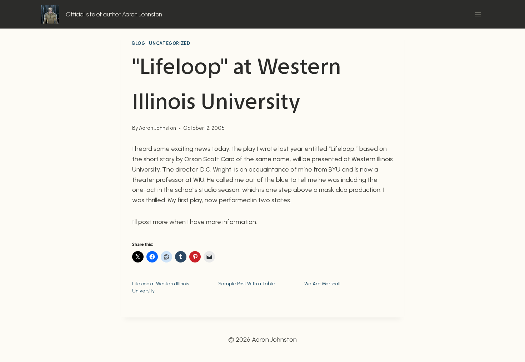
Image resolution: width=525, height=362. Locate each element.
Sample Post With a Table (246, 284)
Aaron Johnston (157, 128)
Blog (138, 43)
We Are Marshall (322, 284)
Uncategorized (169, 43)
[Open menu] (477, 14)
